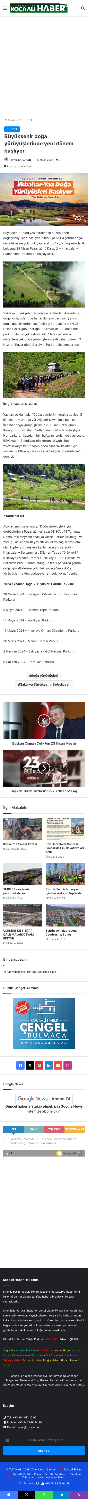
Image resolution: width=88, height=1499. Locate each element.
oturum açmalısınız (44, 971)
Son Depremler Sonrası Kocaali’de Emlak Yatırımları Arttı (65, 848)
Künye (37, 1474)
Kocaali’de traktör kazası (20, 844)
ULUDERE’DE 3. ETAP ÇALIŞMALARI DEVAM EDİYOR (18, 934)
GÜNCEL (27, 120)
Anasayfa (13, 120)
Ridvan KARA (17, 159)
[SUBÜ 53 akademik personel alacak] (22, 874)
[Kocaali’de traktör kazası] (22, 829)
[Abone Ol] (44, 1099)
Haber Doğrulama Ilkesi (50, 1476)
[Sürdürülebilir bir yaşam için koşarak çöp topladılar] (65, 874)
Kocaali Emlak (21, 1474)
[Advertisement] (44, 66)
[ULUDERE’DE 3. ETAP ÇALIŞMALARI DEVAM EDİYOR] (22, 915)
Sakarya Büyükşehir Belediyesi (44, 684)
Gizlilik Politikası (55, 1474)
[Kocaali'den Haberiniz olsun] (39, 8)
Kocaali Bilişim (72, 1469)
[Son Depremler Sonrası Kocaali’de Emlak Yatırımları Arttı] (65, 829)
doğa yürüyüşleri (44, 675)
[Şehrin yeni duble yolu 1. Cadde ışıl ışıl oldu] (65, 915)
